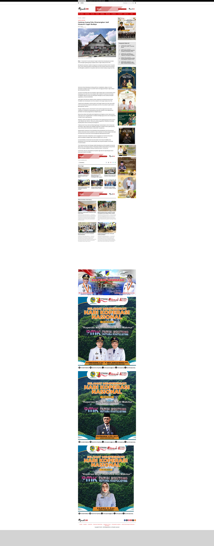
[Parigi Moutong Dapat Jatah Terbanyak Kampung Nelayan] (84, 182)
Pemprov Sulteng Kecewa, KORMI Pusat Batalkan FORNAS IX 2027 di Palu (128, 59)
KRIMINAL (102, 13)
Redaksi (81, 26)
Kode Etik (90, 524)
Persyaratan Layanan (116, 524)
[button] (133, 3)
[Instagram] (129, 520)
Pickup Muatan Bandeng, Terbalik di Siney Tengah (96, 188)
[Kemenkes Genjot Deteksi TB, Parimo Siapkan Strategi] (110, 182)
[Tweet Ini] (108, 162)
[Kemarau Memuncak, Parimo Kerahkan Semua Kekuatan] (110, 170)
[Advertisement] (97, 77)
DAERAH (79, 20)
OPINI (132, 13)
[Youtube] (131, 520)
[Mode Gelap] (135, 3)
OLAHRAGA (114, 13)
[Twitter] (127, 520)
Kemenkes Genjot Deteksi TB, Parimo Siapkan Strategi (110, 188)
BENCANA (108, 13)
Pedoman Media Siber (97, 524)
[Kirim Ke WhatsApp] (115, 162)
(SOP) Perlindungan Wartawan (128, 524)
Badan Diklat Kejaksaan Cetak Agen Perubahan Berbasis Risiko (128, 63)
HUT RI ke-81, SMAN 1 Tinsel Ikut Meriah (127, 47)
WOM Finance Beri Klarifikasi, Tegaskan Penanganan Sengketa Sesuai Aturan (128, 55)
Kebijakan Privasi (107, 524)
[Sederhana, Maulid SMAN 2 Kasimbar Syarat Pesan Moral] (84, 170)
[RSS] (135, 520)
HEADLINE (83, 20)
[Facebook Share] (106, 162)
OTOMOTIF (120, 13)
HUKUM (97, 13)
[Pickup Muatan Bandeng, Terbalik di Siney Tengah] (97, 182)
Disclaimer (107, 525)
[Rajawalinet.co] (83, 8)
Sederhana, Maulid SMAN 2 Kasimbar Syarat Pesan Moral (83, 176)
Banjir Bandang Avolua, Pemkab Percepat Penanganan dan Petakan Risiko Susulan (96, 176)
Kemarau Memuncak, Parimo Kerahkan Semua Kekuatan (110, 175)
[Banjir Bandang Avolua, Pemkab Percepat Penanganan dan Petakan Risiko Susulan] (97, 170)
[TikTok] (133, 520)
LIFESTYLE (126, 13)
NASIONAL (87, 13)
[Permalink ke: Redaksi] (79, 26)
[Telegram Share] (113, 162)
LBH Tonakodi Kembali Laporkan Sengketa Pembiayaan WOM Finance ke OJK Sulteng (128, 51)
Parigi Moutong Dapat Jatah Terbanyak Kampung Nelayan (84, 188)
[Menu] (79, 3)
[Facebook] (125, 520)
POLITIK (92, 13)
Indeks (82, 2)
